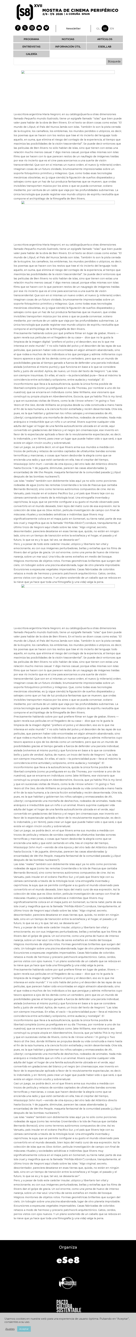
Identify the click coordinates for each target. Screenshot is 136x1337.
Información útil (68, 46)
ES (105, 28)
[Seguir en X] (25, 28)
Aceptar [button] (24, 1328)
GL (98, 28)
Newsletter (73, 28)
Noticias (68, 39)
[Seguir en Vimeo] (46, 28)
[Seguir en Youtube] (39, 28)
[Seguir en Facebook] (18, 28)
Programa (31, 39)
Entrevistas (31, 46)
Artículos (104, 39)
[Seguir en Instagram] (32, 28)
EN (112, 28)
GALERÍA (31, 54)
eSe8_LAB (104, 46)
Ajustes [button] (10, 1329)
